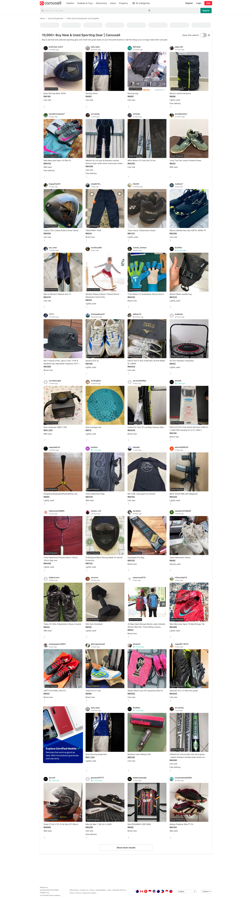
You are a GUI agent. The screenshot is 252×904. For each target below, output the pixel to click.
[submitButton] (206, 10)
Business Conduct (89, 893)
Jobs (109, 890)
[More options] (45, 107)
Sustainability (101, 890)
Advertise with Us (119, 890)
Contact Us (84, 890)
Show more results (126, 847)
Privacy (78, 893)
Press (92, 890)
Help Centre (73, 890)
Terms (71, 893)
